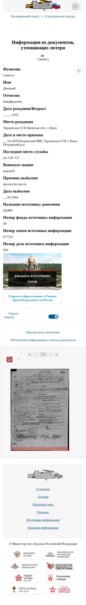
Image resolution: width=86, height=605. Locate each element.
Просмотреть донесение (43, 332)
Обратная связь (43, 504)
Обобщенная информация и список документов (43, 340)
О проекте (43, 489)
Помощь (43, 512)
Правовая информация (43, 527)
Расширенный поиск (25, 16)
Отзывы (43, 496)
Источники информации (43, 520)
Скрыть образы (11, 315)
